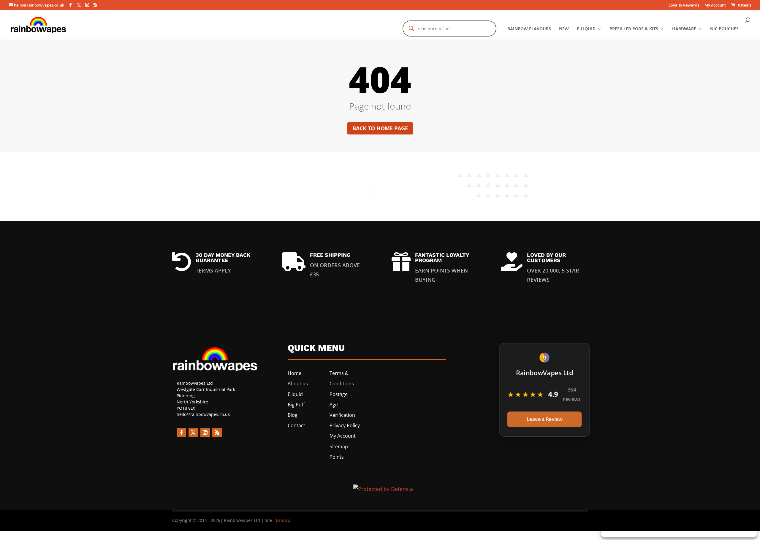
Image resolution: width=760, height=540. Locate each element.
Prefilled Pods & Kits (633, 29)
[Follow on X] (193, 432)
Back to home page (380, 128)
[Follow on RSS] (217, 432)
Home (294, 373)
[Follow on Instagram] (205, 432)
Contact (296, 425)
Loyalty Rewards (684, 5)
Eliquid (295, 394)
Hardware (684, 29)
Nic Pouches (724, 29)
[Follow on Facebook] (181, 432)
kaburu (283, 520)
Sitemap (339, 446)
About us (298, 383)
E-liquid (586, 29)
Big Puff (296, 404)
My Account (715, 5)
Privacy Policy (345, 425)
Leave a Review (544, 419)
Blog (292, 415)
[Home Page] (38, 24)
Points (337, 457)
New (564, 29)
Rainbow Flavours (529, 29)
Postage (339, 394)
